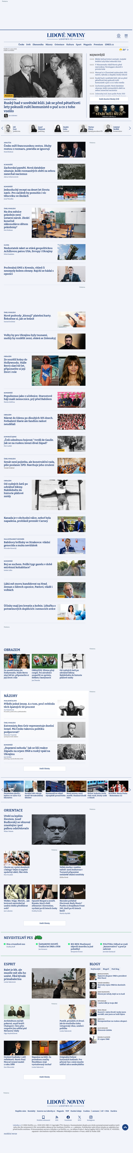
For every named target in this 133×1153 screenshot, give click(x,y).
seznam (95, 1111)
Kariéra (114, 1111)
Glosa (6, 245)
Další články (45, 769)
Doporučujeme (10, 99)
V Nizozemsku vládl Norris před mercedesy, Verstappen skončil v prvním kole (109, 67)
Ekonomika (38, 44)
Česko (21, 44)
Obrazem (7, 356)
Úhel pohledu (10, 208)
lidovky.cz (66, 1103)
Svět (28, 44)
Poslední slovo (10, 701)
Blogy (95, 964)
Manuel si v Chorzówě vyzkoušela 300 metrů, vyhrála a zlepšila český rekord (111, 73)
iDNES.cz (109, 44)
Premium (98, 44)
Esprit (9, 964)
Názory (49, 44)
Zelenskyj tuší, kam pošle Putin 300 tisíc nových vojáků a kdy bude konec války (110, 96)
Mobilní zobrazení (43, 1120)
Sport (78, 44)
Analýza (7, 143)
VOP (67, 1111)
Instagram (91, 1120)
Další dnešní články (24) (109, 99)
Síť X (79, 1120)
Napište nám (20, 1111)
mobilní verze (10, 1133)
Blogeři (106, 969)
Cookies (86, 1111)
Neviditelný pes (18, 938)
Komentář (8, 187)
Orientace (59, 44)
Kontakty (31, 1111)
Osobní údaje (76, 1111)
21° (125, 49)
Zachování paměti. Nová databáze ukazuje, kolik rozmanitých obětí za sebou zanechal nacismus (110, 88)
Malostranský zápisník (14, 539)
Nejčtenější (95, 969)
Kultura (70, 44)
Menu (126, 37)
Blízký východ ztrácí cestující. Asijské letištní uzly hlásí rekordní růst (110, 60)
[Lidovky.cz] (66, 36)
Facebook (68, 1120)
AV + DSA (105, 1111)
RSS (56, 1120)
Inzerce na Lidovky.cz (46, 1111)
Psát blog (115, 969)
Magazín (87, 44)
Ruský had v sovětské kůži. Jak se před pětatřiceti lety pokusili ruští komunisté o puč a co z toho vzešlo (111, 80)
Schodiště (8, 165)
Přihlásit (119, 37)
